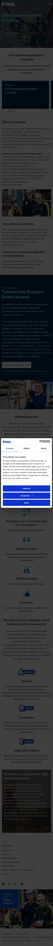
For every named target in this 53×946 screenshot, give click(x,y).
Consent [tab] (9, 448)
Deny (26, 503)
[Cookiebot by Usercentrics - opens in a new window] (39, 441)
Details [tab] (27, 448)
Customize (25, 496)
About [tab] (43, 448)
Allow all (26, 488)
